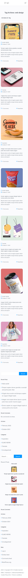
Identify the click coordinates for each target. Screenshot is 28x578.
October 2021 (6, 429)
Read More (20, 61)
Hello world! (5, 384)
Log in (4, 551)
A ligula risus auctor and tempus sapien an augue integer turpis (14, 394)
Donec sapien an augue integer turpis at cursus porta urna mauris (14, 406)
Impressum (8, 572)
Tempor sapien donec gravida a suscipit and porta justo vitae (14, 388)
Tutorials (4, 90)
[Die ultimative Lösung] (14, 3)
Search (23, 374)
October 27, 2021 (6, 44)
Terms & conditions (17, 575)
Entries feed (5, 555)
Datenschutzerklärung (17, 572)
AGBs (2, 572)
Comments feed (7, 558)
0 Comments (5, 61)
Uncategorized (6, 450)
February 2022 (6, 425)
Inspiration (4, 143)
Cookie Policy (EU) (6, 575)
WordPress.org (6, 562)
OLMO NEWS (5, 42)
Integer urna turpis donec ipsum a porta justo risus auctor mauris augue (14, 400)
